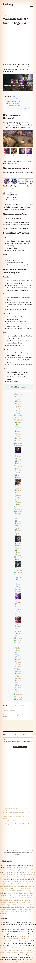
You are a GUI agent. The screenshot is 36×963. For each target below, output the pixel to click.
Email (15, 734)
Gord (30, 912)
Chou (25, 877)
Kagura (25, 879)
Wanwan (3, 877)
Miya (1, 884)
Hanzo (32, 907)
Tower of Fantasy (19, 952)
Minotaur (11, 907)
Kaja (14, 156)
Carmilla (3, 902)
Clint (30, 895)
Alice (26, 874)
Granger (3, 874)
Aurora (6, 912)
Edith (32, 870)
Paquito (20, 874)
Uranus (8, 891)
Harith (14, 902)
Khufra (21, 156)
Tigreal (31, 879)
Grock (28, 902)
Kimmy (19, 909)
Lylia (22, 907)
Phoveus (29, 156)
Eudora (16, 893)
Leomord (20, 905)
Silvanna (23, 891)
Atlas (18, 891)
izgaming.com (17, 852)
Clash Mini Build (17, 950)
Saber (2, 898)
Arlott (2, 870)
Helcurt (25, 884)
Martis (31, 909)
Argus (8, 905)
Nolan (21, 867)
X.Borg (18, 902)
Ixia (25, 867)
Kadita (26, 905)
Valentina (11, 872)
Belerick (29, 900)
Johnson (7, 884)
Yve (32, 886)
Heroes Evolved (5, 941)
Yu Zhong (8, 898)
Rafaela (25, 881)
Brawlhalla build (5, 950)
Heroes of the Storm (18, 938)
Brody (16, 874)
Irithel (17, 907)
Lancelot (20, 879)
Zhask (20, 884)
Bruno (2, 881)
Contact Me (23, 962)
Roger (14, 879)
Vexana (7, 914)
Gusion (24, 886)
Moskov (13, 905)
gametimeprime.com (27, 850)
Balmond (13, 900)
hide (14, 96)
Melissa (21, 870)
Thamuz (25, 909)
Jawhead (3, 879)
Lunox (9, 902)
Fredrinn (11, 870)
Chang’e (20, 877)
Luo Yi (22, 888)
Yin (1, 872)
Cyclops (14, 898)
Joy (6, 870)
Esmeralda (31, 874)
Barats (21, 895)
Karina (29, 898)
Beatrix (19, 886)
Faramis (2, 909)
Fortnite (15, 945)
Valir (1, 907)
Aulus (33, 872)
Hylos (14, 891)
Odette (26, 907)
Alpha (26, 895)
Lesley (2, 893)
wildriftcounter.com (27, 852)
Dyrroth (12, 912)
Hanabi (31, 881)
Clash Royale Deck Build (20, 948)
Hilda (2, 912)
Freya (19, 900)
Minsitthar (24, 912)
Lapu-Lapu (3, 895)
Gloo (29, 886)
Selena (30, 877)
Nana (30, 905)
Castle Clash (28, 950)
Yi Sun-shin (9, 893)
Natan (28, 872)
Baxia (6, 907)
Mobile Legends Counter (20, 706)
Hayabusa (12, 886)
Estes (7, 888)
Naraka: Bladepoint (6, 952)
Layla (29, 891)
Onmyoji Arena (5, 938)
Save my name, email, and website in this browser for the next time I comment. (17, 742)
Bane (8, 900)
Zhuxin (8, 867)
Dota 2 (21, 936)
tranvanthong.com (8, 852)
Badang (8, 909)
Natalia (14, 877)
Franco (6, 156)
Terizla (2, 914)
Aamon (18, 872)
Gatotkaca (14, 884)
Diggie (9, 877)
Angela (27, 888)
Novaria (30, 867)
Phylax (5, 872)
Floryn (23, 872)
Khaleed (3, 905)
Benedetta (9, 874)
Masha (18, 912)
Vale (33, 895)
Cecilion (3, 900)
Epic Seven (29, 952)
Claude (6, 886)
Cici (17, 867)
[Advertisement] (18, 44)
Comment (6, 719)
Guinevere (18, 881)
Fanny (24, 898)
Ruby (19, 898)
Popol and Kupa (28, 893)
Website (24, 734)
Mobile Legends (7, 15)
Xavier (27, 870)
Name (5, 734)
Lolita (24, 900)
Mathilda (8, 881)
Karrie (14, 909)
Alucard (2, 891)
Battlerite (14, 941)
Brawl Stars (29, 938)
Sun (20, 893)
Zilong (2, 888)
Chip (13, 867)
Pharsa (15, 895)
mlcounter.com (18, 854)
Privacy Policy (14, 962)
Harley (11, 888)
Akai (23, 902)
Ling (1, 886)
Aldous (17, 888)
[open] (31, 5)
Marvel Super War (25, 941)
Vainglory (27, 936)
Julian (16, 870)
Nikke (2, 955)
